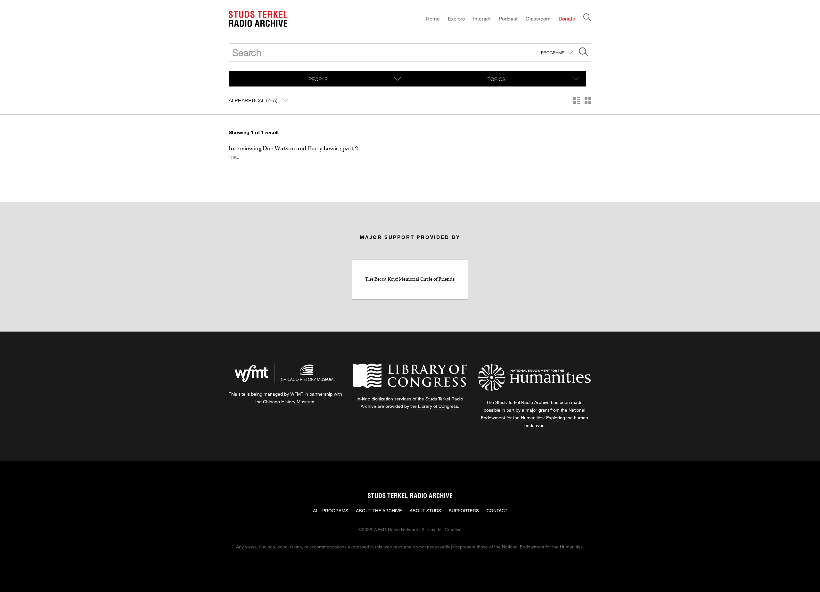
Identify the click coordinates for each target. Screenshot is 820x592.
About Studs (425, 510)
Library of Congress (438, 406)
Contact (497, 510)
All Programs (330, 510)
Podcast (508, 18)
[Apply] (583, 52)
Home (433, 18)
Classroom (538, 18)
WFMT (296, 394)
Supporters (464, 510)
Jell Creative (449, 529)
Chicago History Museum (288, 401)
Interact (482, 18)
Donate (567, 18)
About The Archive (379, 510)
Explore (456, 18)
